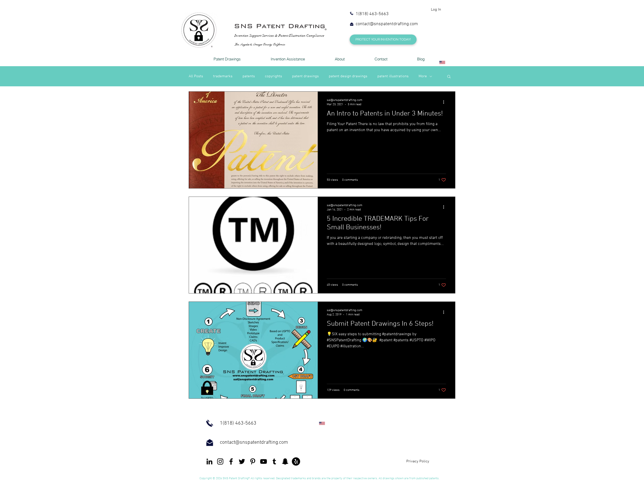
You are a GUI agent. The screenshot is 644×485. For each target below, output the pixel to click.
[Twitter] (242, 461)
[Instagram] (220, 461)
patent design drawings (348, 76)
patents (249, 76)
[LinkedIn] (209, 461)
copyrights (273, 76)
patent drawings (305, 76)
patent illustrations (393, 76)
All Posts (196, 76)
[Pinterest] (253, 461)
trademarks (222, 76)
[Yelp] (296, 461)
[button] (449, 77)
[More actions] (445, 102)
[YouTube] (263, 461)
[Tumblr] (274, 461)
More (423, 76)
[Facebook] (231, 461)
